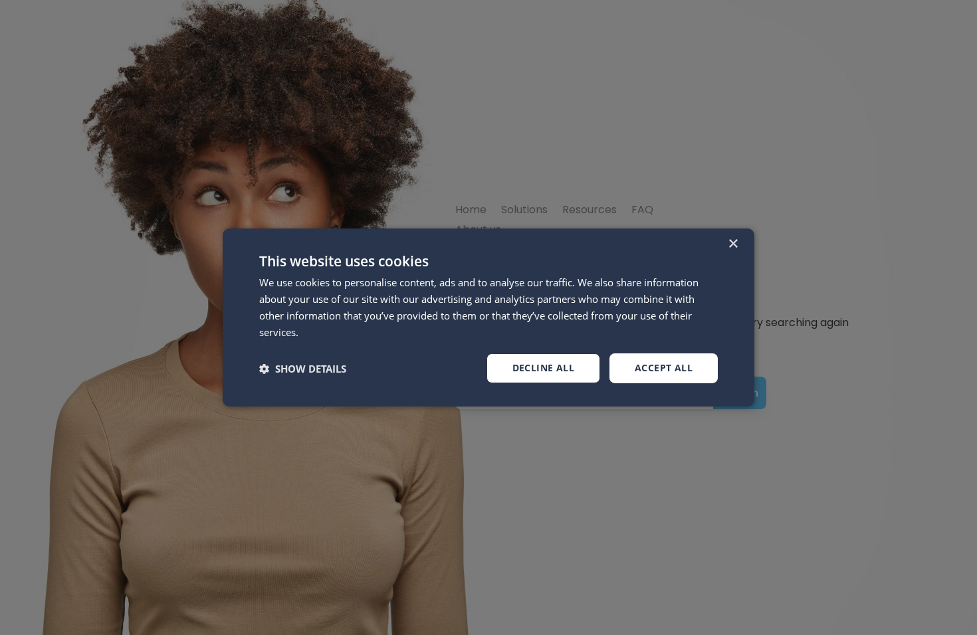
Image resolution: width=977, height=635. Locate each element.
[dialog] (488, 317)
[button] (302, 369)
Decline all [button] (543, 367)
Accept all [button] (664, 367)
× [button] (733, 244)
